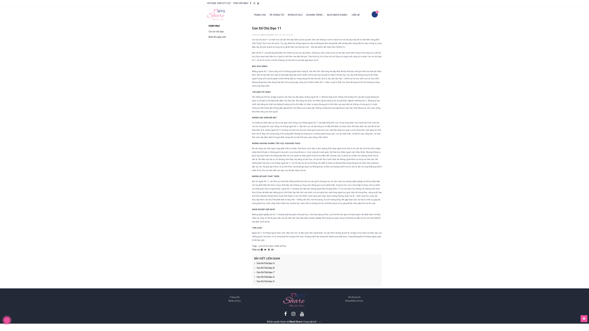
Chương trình (314, 15)
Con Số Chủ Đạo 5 (265, 281)
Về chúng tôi (276, 15)
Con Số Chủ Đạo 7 (265, 272)
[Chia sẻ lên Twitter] (265, 249)
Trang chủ (260, 15)
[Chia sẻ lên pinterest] (269, 249)
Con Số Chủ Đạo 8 (265, 268)
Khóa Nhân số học (354, 301)
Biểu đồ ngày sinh (217, 37)
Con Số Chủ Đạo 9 (265, 263)
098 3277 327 (224, 3)
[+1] (272, 249)
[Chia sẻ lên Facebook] (262, 249)
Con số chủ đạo (216, 31)
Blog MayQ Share (337, 15)
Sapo (319, 321)
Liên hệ (356, 15)
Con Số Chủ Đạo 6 (265, 277)
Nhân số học (295, 15)
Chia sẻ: (256, 249)
